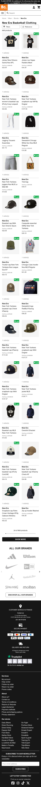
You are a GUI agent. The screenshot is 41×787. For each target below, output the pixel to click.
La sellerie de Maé (8, 742)
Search (12, 13)
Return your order (20, 652)
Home (4, 18)
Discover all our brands (20, 595)
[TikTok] (23, 783)
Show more (20, 539)
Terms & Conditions (9, 702)
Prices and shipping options (12, 712)
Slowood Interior (27, 727)
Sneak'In (24, 732)
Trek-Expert (25, 742)
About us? (5, 697)
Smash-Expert (26, 730)
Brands (16, 18)
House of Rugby (8, 740)
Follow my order (8, 684)
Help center (6, 682)
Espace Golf (6, 730)
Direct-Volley (6, 727)
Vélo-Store (25, 748)
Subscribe (20, 769)
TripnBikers (25, 745)
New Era (5, 57)
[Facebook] (13, 783)
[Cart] (39, 7)
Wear (10, 18)
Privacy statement (8, 714)
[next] (39, 571)
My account (6, 679)
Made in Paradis (8, 745)
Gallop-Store (6, 735)
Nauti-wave (6, 748)
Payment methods (8, 709)
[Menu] (2, 13)
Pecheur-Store (26, 725)
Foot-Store (6, 732)
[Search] (7, 13)
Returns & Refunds (9, 704)
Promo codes (7, 689)
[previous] (1, 571)
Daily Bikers (6, 722)
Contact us (20, 613)
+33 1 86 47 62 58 (20, 620)
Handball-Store (7, 737)
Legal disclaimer (8, 707)
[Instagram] (18, 783)
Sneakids (24, 735)
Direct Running (7, 725)
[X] (28, 783)
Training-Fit (25, 740)
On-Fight (24, 722)
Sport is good (26, 737)
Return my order (8, 687)
